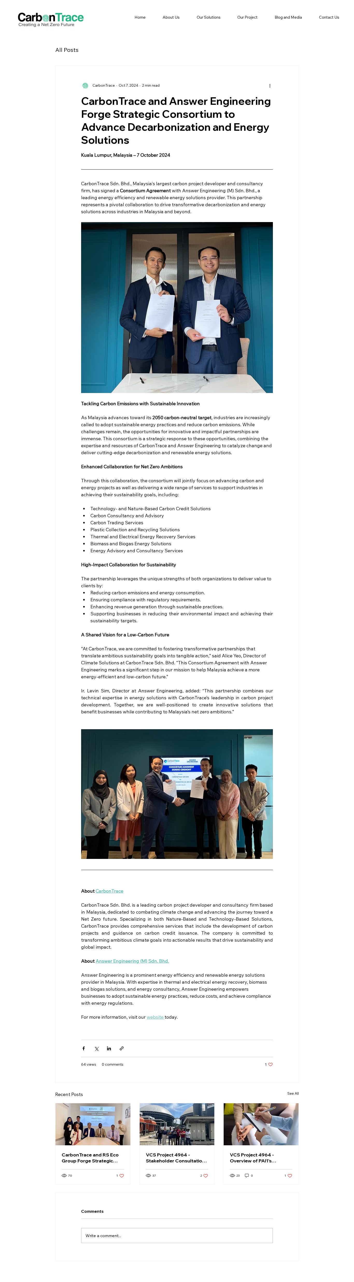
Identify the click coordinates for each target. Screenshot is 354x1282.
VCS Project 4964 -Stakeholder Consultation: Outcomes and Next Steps (176, 1158)
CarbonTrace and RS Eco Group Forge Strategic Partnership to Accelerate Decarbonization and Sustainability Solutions (91, 1158)
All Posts (67, 49)
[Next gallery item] (267, 794)
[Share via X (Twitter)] (96, 1048)
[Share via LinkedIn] (109, 1048)
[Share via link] (121, 1048)
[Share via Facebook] (83, 1048)
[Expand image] (177, 794)
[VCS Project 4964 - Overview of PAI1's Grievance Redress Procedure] (261, 1124)
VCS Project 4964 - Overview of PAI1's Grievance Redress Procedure (252, 1158)
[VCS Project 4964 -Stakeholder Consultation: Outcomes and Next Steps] (177, 1124)
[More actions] (270, 85)
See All (293, 1093)
